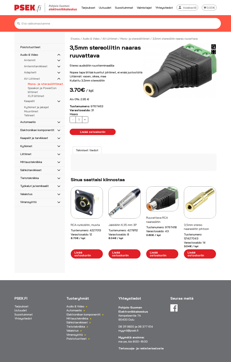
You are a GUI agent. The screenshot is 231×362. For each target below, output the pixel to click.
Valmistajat (144, 7)
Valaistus (26, 194)
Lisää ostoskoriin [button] (82, 254)
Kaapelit (29, 101)
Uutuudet (105, 7)
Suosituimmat (124, 7)
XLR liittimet (36, 96)
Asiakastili (190, 7)
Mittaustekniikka (31, 162)
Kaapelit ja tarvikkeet (34, 138)
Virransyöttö (28, 202)
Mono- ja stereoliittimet (45, 84)
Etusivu (75, 38)
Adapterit (30, 72)
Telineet (29, 115)
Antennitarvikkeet (35, 66)
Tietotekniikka (29, 178)
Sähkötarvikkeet (31, 170)
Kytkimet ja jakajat (36, 107)
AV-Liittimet (32, 78)
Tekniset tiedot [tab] (87, 150)
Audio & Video (29, 54)
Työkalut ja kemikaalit (34, 186)
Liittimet (25, 154)
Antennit (30, 60)
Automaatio (28, 122)
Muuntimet (31, 111)
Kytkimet (26, 146)
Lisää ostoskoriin (92, 132)
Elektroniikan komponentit (37, 130)
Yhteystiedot (164, 7)
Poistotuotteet (30, 47)
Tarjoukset (88, 7)
